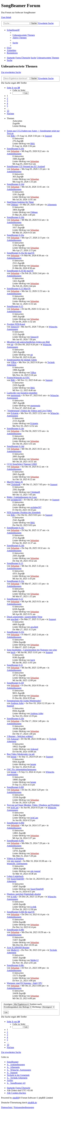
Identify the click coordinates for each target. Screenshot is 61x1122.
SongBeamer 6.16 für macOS (20, 271)
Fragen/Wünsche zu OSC (18, 377)
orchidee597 (16, 500)
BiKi (13, 136)
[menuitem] (23, 35)
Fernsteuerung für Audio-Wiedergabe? (24, 701)
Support (48, 136)
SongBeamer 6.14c (15, 528)
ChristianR (15, 484)
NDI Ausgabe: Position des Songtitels (24, 512)
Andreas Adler (17, 703)
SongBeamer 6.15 (15, 306)
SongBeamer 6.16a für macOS (20, 253)
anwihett (14, 619)
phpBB (15, 1098)
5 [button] (7, 106)
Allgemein (52, 204)
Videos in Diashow (15, 858)
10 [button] (8, 111)
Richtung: (37, 1007)
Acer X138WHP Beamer (18, 947)
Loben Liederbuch (15, 876)
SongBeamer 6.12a (15, 581)
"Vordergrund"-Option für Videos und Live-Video (29, 410)
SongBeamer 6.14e (15, 428)
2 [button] (7, 98)
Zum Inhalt (6, 17)
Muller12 (15, 950)
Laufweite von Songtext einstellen (22, 393)
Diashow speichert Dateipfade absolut (24, 894)
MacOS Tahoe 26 (15, 482)
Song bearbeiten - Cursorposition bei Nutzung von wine (32, 650)
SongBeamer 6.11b (15, 632)
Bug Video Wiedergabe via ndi (20, 754)
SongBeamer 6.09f (15, 787)
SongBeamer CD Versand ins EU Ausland (26, 166)
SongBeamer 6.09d (15, 823)
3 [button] (7, 101)
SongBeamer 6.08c (15, 965)
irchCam (14, 807)
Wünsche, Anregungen (17, 863)
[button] (13, 88)
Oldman (14, 204)
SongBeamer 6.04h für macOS (20, 912)
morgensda (16, 395)
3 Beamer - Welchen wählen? (20, 736)
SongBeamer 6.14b (15, 545)
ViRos (13, 362)
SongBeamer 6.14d (15, 446)
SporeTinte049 (17, 879)
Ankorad (15, 739)
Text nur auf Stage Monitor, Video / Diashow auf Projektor (33, 805)
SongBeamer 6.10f (15, 683)
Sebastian (15, 151)
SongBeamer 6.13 (15, 563)
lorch (13, 652)
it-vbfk (14, 896)
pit (12, 344)
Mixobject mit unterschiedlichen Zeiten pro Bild (28, 342)
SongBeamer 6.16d (15, 184)
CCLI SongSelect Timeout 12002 (22, 464)
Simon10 (15, 327)
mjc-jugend (16, 861)
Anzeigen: (8, 1004)
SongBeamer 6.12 (15, 599)
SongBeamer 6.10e (15, 718)
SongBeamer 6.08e (15, 929)
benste (13, 756)
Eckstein (14, 413)
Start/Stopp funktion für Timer (20, 202)
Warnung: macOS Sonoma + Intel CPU (24, 983)
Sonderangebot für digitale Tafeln (22, 360)
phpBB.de (32, 1102)
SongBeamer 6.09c (15, 840)
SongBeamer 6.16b (15, 217)
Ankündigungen (14, 154)
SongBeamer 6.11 (15, 665)
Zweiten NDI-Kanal (16, 324)
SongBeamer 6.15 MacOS (18, 288)
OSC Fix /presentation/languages (21, 769)
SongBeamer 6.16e (15, 148)
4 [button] (7, 103)
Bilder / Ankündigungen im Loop (22, 497)
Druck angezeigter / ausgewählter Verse (24, 617)
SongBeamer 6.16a (15, 235)
